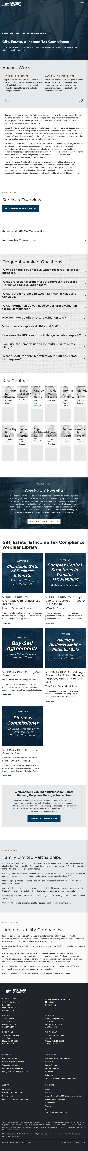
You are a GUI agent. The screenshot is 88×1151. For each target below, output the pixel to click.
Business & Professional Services (57, 1058)
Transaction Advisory (10, 1065)
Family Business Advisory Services (15, 1072)
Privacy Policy (67, 1142)
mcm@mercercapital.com (59, 999)
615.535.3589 (8, 1044)
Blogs (47, 1089)
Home (5, 33)
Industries (50, 1054)
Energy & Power (51, 1065)
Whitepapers (50, 1103)
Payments (52, 1005)
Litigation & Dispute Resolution (13, 1068)
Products (48, 1109)
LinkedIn (51, 1002)
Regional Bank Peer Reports (55, 1099)
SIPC (61, 1122)
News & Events (8, 1096)
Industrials (49, 1075)
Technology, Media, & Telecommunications (61, 1078)
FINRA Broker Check (10, 1130)
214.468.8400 (8, 1027)
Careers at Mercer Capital (12, 1093)
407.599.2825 (51, 1044)
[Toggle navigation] (82, 4)
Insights (49, 1085)
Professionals (7, 1089)
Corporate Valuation (33, 33)
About (5, 1085)
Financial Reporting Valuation (13, 1062)
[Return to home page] (11, 4)
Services (14, 33)
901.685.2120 (8, 1010)
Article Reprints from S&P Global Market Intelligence (64, 1096)
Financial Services (52, 1068)
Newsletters (49, 1093)
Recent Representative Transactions (15, 1099)
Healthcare (49, 1072)
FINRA (56, 1122)
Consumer (49, 1062)
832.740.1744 (51, 1027)
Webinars (48, 1106)
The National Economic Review (56, 1113)
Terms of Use (80, 1142)
